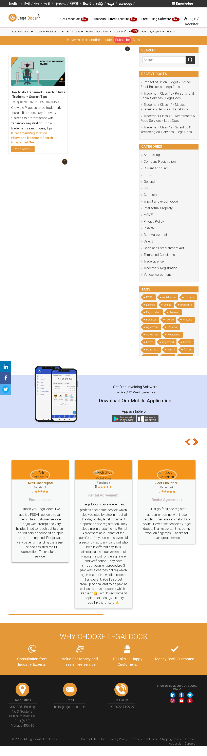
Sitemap (189, 711)
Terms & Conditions (143, 711)
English (13, 3)
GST (147, 188)
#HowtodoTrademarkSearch (32, 138)
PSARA (149, 228)
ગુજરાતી (60, 3)
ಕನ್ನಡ (110, 3)
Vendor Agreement (157, 275)
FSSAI (148, 175)
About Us (175, 716)
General (149, 182)
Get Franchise (70, 19)
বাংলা (36, 3)
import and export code (161, 201)
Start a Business (21, 31)
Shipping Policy (170, 711)
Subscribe (122, 40)
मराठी (47, 3)
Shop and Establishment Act (164, 248)
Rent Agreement (155, 235)
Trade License (154, 261)
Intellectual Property (158, 208)
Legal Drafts (125, 31)
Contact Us (88, 711)
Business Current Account (111, 19)
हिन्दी (27, 3)
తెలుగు (87, 3)
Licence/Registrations (48, 31)
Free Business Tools (97, 31)
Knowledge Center (182, 6)
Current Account (155, 168)
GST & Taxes (74, 31)
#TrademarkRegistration (29, 133)
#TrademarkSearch (25, 142)
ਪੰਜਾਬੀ (74, 3)
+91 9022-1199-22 (121, 679)
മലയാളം (125, 3)
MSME (148, 215)
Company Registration (160, 161)
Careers (190, 716)
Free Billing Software (156, 19)
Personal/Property (152, 31)
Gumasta (150, 195)
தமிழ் (99, 3)
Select (148, 241)
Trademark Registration (160, 268)
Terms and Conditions (159, 255)
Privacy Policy (154, 221)
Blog (102, 711)
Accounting (152, 155)
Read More (22, 149)
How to (171, 31)
